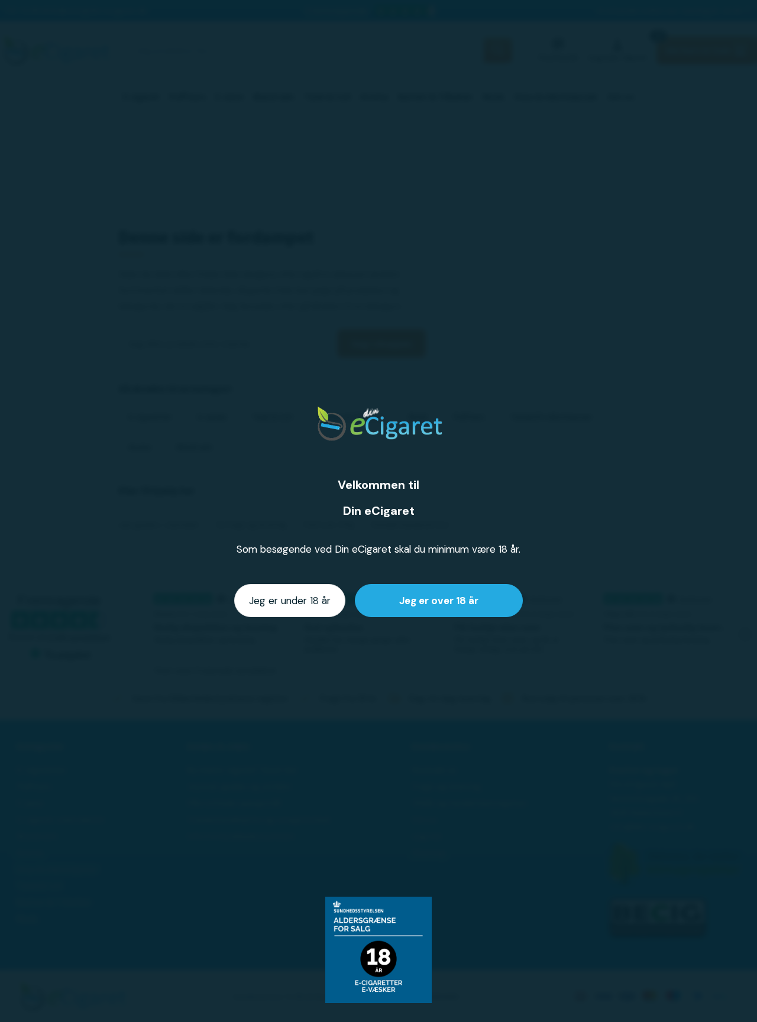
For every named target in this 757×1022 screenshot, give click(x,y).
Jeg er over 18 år (438, 600)
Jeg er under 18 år (290, 600)
